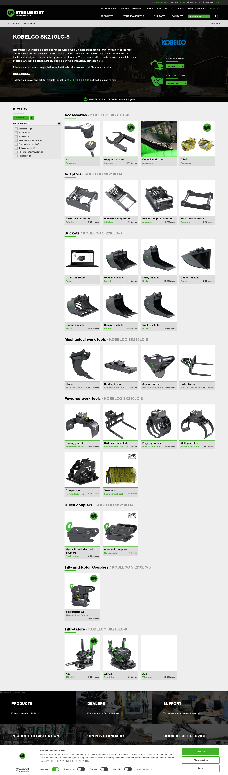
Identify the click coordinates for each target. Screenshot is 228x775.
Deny (200, 768)
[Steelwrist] (26, 13)
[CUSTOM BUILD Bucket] (82, 257)
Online (182, 2)
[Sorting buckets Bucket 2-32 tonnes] (82, 304)
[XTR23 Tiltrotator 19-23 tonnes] (120, 653)
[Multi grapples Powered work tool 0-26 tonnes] (197, 422)
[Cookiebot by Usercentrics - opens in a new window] (22, 770)
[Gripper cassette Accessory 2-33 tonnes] (120, 139)
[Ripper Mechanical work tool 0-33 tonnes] (82, 363)
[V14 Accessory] (82, 139)
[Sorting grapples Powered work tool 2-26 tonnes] (82, 422)
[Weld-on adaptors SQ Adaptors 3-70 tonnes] (82, 198)
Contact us (173, 83)
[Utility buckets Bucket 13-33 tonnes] (159, 257)
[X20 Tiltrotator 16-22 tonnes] (82, 653)
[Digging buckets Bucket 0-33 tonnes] (120, 304)
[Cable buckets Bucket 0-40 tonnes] (159, 304)
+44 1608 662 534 (161, 2)
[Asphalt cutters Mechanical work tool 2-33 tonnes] (159, 363)
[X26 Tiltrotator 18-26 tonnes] (159, 653)
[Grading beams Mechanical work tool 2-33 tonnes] (120, 363)
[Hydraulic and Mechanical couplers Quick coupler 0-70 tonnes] (82, 528)
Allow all (201, 752)
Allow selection (201, 760)
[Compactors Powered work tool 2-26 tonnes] (82, 469)
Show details (143, 769)
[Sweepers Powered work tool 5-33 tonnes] (120, 469)
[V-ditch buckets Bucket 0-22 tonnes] (197, 257)
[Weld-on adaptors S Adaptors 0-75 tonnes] (197, 198)
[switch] (81, 769)
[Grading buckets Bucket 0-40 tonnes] (120, 257)
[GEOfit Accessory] (197, 139)
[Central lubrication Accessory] (159, 139)
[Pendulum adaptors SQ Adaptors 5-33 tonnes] (120, 198)
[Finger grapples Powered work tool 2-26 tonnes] (159, 422)
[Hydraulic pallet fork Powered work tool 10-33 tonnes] (120, 422)
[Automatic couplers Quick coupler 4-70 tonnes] (120, 528)
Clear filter (19, 118)
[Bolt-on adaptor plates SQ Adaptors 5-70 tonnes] (159, 198)
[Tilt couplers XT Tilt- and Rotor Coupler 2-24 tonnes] (82, 591)
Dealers (171, 66)
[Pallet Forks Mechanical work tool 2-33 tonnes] (197, 363)
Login (216, 2)
